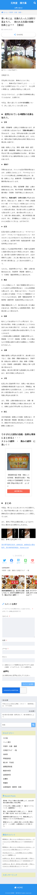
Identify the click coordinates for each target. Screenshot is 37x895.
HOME (20, 887)
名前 (4, 640)
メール (5, 648)
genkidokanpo (28, 841)
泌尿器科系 (7, 775)
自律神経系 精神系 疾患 (12, 787)
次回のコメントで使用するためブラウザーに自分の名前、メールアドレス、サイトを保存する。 (19, 666)
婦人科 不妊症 (8, 762)
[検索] (33, 725)
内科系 (6, 754)
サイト (4, 657)
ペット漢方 (7, 742)
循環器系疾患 (7, 766)
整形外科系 (7, 771)
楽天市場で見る (18, 491)
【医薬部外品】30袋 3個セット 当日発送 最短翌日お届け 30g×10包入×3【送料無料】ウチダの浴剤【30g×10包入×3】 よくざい (19, 480)
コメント (6, 616)
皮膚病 (5, 779)
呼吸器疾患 (7, 758)
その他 (5, 738)
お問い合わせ (18, 8)
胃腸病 (5, 783)
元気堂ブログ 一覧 (22, 570)
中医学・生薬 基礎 (8, 570)
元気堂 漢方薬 (19, 3)
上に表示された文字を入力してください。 (16, 675)
